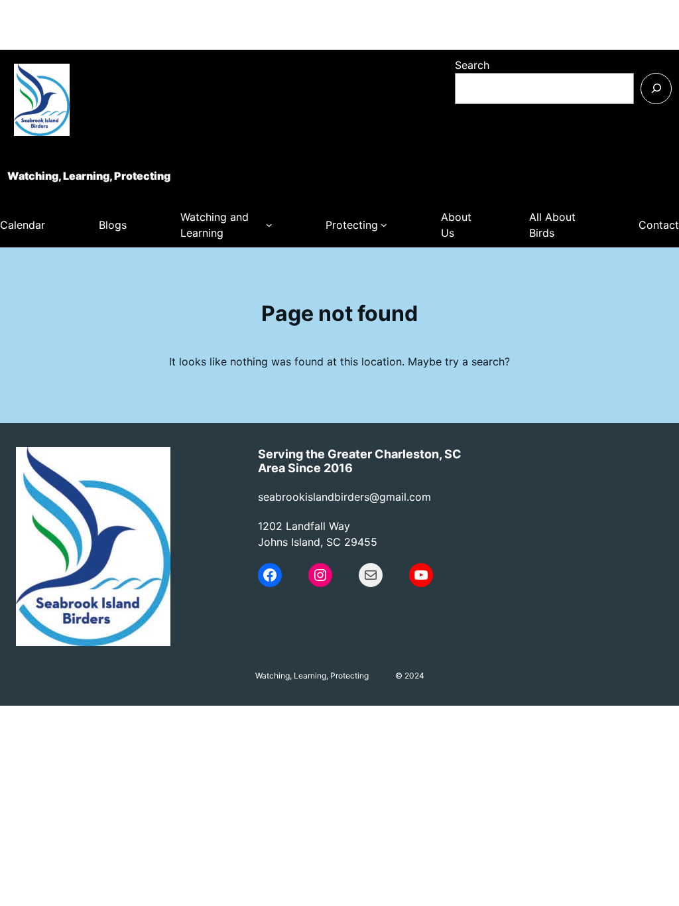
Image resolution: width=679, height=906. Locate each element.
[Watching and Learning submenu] (269, 225)
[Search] (656, 88)
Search (472, 65)
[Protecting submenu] (384, 225)
